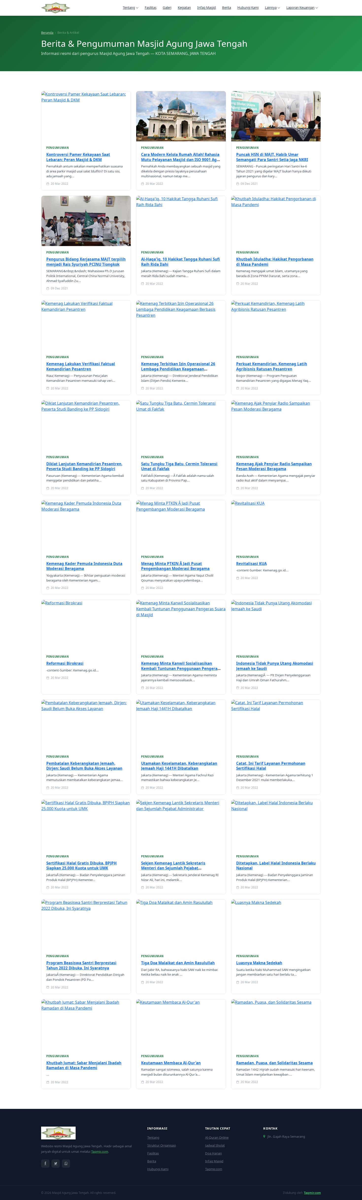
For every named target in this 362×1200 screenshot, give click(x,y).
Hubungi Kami (248, 7)
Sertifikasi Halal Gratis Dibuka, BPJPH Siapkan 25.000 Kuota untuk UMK (81, 866)
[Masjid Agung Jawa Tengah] (55, 7)
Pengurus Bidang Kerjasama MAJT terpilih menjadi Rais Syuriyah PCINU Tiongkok (86, 262)
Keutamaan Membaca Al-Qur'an (171, 1062)
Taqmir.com (99, 1151)
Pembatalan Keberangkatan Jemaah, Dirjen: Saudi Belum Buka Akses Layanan (84, 766)
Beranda (47, 33)
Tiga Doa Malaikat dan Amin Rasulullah (178, 962)
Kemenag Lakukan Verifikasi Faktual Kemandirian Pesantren (80, 366)
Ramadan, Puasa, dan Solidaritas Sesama (274, 1062)
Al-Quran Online (217, 1137)
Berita (226, 7)
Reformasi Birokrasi (64, 663)
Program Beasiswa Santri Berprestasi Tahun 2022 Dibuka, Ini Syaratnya (81, 965)
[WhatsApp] (66, 1163)
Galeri (167, 7)
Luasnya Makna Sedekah (259, 962)
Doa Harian (213, 1153)
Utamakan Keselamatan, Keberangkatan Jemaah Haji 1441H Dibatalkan (179, 766)
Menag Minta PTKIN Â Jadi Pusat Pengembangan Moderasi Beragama (175, 566)
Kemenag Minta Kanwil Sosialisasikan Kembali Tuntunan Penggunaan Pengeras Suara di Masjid (180, 668)
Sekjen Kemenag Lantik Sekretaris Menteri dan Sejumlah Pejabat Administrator (173, 868)
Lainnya (271, 7)
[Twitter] (55, 1163)
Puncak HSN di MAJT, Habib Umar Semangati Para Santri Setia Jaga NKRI (272, 157)
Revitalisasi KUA (251, 563)
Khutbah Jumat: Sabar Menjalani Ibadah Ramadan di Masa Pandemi (83, 1065)
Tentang (129, 7)
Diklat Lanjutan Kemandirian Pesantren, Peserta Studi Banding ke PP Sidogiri (84, 466)
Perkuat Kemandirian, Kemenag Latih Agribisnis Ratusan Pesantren (271, 366)
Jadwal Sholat (215, 1145)
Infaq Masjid (206, 7)
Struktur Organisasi (161, 1145)
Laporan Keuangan (300, 7)
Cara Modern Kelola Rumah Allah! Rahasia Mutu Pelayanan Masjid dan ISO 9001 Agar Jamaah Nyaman (181, 159)
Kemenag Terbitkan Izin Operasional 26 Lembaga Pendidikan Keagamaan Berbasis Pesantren (178, 368)
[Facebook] (45, 1163)
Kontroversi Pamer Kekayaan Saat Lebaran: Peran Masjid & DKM (78, 157)
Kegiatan (184, 7)
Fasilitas (150, 7)
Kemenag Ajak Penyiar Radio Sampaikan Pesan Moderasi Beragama (274, 466)
